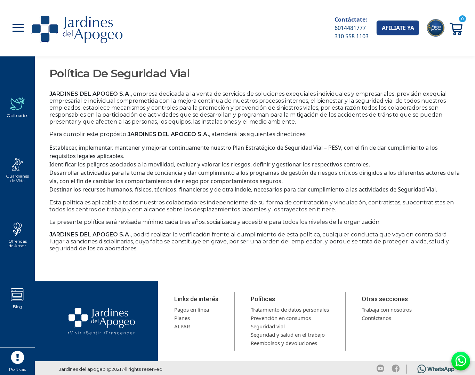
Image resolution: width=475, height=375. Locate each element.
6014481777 (350, 28)
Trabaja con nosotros (387, 309)
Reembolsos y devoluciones (284, 342)
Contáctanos (376, 317)
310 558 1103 (352, 36)
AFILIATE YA (398, 28)
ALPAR (182, 326)
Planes (182, 317)
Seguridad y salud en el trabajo (288, 334)
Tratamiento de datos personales (290, 309)
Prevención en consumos (281, 317)
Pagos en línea (191, 309)
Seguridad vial (268, 326)
